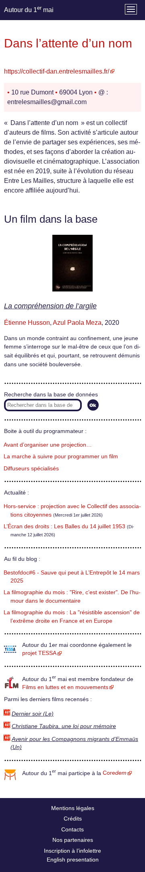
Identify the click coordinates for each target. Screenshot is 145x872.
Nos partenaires (72, 840)
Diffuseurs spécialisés (31, 469)
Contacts (72, 829)
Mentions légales (72, 808)
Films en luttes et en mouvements (65, 687)
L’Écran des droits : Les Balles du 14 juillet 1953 (64, 526)
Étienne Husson (27, 322)
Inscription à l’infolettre (72, 850)
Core (114, 773)
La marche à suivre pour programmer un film (61, 456)
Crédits (73, 818)
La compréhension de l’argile (50, 306)
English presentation (73, 859)
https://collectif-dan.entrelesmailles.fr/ (56, 71)
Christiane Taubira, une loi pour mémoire (64, 726)
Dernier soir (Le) (33, 714)
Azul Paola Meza (77, 322)
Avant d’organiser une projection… (48, 445)
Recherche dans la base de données (51, 395)
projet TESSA (39, 653)
